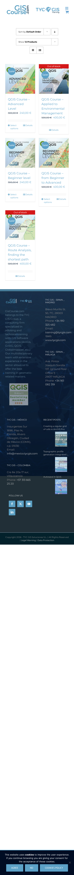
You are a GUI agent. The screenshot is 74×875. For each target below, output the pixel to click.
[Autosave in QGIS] (55, 486)
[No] (69, 862)
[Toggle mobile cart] (67, 12)
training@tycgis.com (58, 332)
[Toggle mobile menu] (67, 8)
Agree (14, 867)
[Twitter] (20, 504)
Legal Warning (28, 540)
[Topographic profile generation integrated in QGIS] (55, 464)
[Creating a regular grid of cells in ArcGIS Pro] (55, 439)
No (31, 867)
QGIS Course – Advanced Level (19, 104)
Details (29, 125)
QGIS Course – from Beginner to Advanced (52, 177)
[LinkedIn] (12, 512)
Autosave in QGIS (52, 476)
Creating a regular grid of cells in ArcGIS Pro (55, 427)
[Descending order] (54, 31)
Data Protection (46, 540)
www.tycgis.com (55, 340)
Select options (14, 127)
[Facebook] (12, 504)
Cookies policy (54, 867)
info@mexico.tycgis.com (22, 453)
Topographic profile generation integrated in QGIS (55, 453)
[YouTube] (29, 504)
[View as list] (39, 50)
